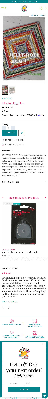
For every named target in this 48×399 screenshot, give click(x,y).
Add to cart (9, 133)
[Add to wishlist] (21, 133)
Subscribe (24, 389)
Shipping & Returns (10, 182)
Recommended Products (24, 197)
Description (7, 151)
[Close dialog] (43, 344)
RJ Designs (6, 98)
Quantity (5, 125)
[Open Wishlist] (44, 395)
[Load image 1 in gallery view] (24, 48)
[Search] (7, 8)
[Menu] (2, 8)
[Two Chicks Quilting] (24, 8)
